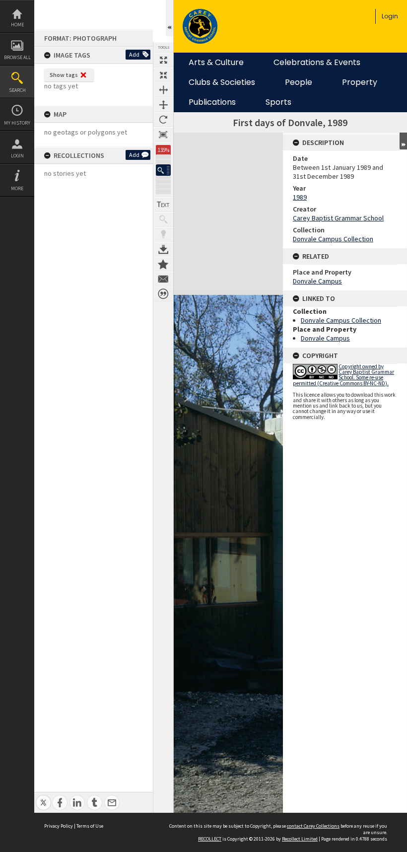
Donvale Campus (317, 281)
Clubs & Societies (222, 82)
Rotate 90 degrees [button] (163, 119)
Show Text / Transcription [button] (163, 204)
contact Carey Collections (313, 826)
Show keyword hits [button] (163, 219)
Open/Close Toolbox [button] (169, 18)
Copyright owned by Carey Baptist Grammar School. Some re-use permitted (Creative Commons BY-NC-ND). (343, 375)
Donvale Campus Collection (333, 238)
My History (17, 123)
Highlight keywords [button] (163, 234)
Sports (278, 102)
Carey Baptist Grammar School (338, 217)
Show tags (64, 74)
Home (17, 24)
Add (134, 54)
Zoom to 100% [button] (163, 134)
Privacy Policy (58, 826)
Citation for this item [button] (163, 293)
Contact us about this (163, 279)
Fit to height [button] (163, 104)
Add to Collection (163, 264)
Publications (212, 102)
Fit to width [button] (163, 89)
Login (17, 155)
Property (359, 82)
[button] (163, 170)
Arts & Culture (216, 63)
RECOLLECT (209, 839)
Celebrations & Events (316, 63)
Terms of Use (89, 826)
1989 (300, 197)
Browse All (17, 57)
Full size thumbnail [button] (163, 60)
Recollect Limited (300, 839)
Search (17, 90)
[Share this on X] (43, 797)
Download (163, 249)
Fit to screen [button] (163, 75)
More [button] (17, 188)
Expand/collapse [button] (403, 141)
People (298, 82)
